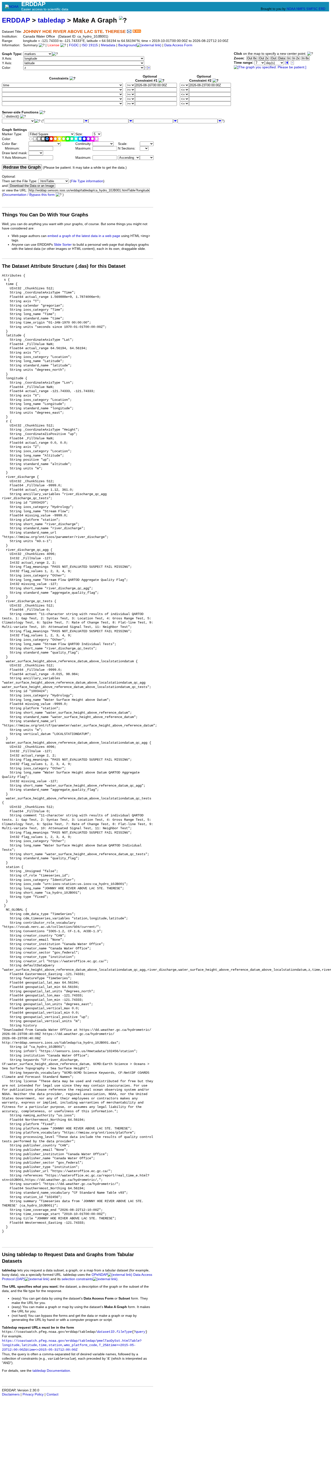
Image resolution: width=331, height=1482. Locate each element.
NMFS (300, 9)
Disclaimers (11, 1394)
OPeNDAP (100, 1275)
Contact (52, 1394)
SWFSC (312, 9)
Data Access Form (178, 45)
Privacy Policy (33, 1394)
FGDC (74, 45)
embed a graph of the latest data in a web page (83, 236)
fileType (124, 1332)
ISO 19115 (90, 45)
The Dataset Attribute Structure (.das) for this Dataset (64, 266)
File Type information (87, 181)
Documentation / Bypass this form (29, 195)
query (140, 1332)
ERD (322, 9)
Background (127, 45)
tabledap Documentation (51, 1370)
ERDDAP (16, 20)
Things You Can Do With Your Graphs (45, 214)
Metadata (108, 45)
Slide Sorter (63, 244)
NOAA (291, 9)
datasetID (105, 1332)
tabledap (51, 20)
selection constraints (77, 1279)
